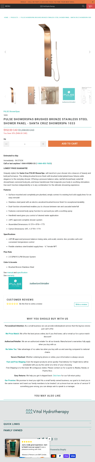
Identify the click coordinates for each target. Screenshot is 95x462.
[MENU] (1, 6)
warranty (10, 275)
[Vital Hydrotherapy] (47, 6)
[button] (49, 439)
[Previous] (5, 52)
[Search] (83, 6)
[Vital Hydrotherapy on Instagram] (52, 439)
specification (22, 272)
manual (10, 272)
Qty (5, 139)
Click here (57, 376)
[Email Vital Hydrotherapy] (56, 439)
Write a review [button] (81, 304)
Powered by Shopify (58, 450)
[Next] (90, 52)
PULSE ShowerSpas (12, 111)
